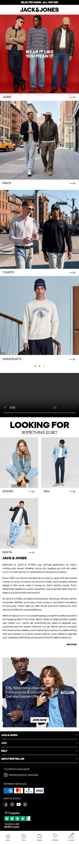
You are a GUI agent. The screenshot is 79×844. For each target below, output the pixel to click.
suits (18, 623)
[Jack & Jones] (39, 11)
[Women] (19, 462)
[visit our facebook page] (6, 805)
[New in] (19, 523)
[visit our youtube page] (19, 805)
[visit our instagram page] (12, 805)
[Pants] (39, 140)
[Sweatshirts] (39, 315)
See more (72, 644)
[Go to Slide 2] (40, 366)
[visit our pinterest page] (25, 805)
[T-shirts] (39, 229)
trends (5, 572)
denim (26, 572)
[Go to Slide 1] (35, 366)
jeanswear (24, 615)
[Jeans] (39, 54)
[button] (39, 775)
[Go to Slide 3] (44, 366)
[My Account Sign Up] (39, 692)
